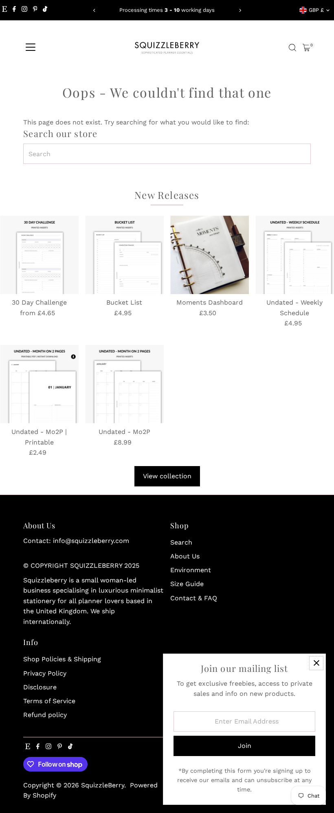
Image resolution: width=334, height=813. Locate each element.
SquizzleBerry (102, 785)
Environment (190, 570)
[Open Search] (292, 47)
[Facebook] (14, 10)
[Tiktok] (45, 10)
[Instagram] (24, 10)
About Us (185, 556)
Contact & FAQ (193, 598)
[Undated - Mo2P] (124, 384)
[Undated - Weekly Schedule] (294, 255)
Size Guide (187, 584)
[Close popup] (316, 663)
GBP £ (316, 10)
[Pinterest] (35, 10)
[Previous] (94, 10)
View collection (167, 476)
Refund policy (45, 715)
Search (181, 542)
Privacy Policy (44, 673)
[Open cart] (306, 47)
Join (244, 746)
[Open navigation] (30, 47)
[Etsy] (4, 10)
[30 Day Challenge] (39, 255)
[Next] (240, 10)
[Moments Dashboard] (209, 255)
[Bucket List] (124, 255)
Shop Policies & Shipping (62, 659)
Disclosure (40, 687)
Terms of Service (49, 701)
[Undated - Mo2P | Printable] (39, 384)
